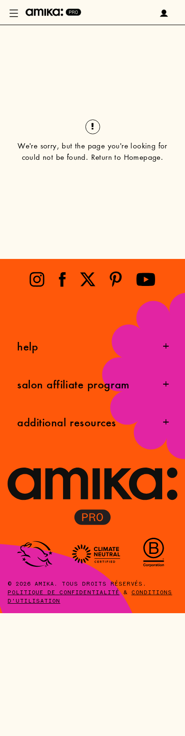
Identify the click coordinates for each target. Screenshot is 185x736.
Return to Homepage (126, 158)
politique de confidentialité (64, 593)
